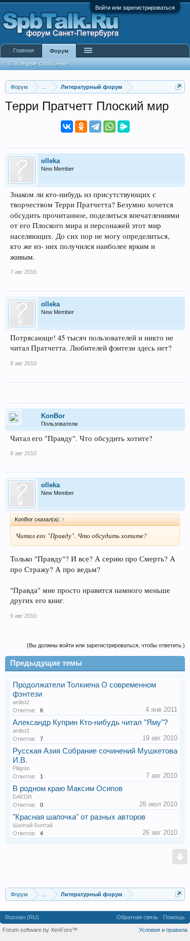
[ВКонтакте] (67, 126)
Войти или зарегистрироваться (135, 8)
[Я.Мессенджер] (124, 126)
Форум (59, 51)
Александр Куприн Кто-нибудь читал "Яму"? (90, 722)
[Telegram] (95, 126)
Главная (23, 50)
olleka (50, 161)
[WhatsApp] (109, 126)
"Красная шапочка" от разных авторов (79, 817)
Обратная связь (137, 917)
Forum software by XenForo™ (40, 930)
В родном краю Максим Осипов (68, 789)
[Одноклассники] (81, 126)
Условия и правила (163, 930)
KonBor (53, 416)
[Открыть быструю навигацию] (178, 86)
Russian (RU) (22, 917)
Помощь (174, 917)
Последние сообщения (38, 63)
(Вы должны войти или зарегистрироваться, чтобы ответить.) (106, 645)
